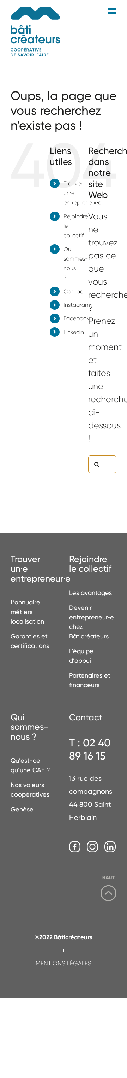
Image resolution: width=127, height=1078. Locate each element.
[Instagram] (92, 847)
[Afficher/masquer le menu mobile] (112, 11)
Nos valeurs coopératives (30, 789)
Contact (74, 291)
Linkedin (74, 332)
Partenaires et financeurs (89, 680)
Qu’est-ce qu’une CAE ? (30, 765)
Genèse (22, 809)
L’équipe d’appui (81, 655)
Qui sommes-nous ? (29, 727)
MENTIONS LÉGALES (63, 963)
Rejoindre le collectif (90, 564)
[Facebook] (74, 847)
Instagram (77, 305)
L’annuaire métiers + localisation (27, 611)
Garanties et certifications (30, 640)
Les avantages (90, 592)
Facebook (77, 318)
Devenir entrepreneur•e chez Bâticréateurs (91, 622)
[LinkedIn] (110, 847)
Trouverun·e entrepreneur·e (34, 569)
